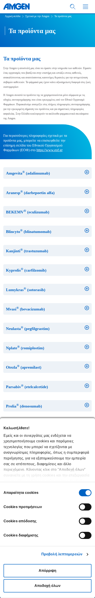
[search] (73, 7)
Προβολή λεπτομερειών (61, 554)
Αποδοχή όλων (47, 586)
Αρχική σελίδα (12, 16)
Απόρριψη (47, 570)
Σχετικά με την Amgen (37, 16)
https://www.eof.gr (49, 150)
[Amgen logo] (16, 6)
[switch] (85, 507)
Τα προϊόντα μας (63, 16)
